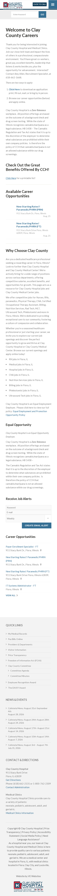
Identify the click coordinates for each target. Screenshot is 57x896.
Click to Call (39, 4)
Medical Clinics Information (20, 813)
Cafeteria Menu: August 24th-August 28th (28, 719)
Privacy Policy (29, 832)
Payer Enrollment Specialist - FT (22, 546)
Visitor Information (17, 649)
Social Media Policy (31, 835)
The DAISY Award (17, 687)
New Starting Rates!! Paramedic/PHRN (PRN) (29, 208)
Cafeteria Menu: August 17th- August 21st (28, 728)
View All (10, 595)
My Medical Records (17, 633)
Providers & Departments (20, 644)
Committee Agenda (19, 670)
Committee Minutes (19, 676)
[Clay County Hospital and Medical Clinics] (13, 5)
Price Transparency (17, 655)
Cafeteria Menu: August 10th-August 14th (28, 736)
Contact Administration (17, 787)
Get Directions (13, 780)
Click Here (14, 89)
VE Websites (34, 876)
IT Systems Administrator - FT (21, 585)
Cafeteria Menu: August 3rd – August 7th (28, 745)
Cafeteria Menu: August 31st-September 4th (27, 710)
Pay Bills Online (15, 639)
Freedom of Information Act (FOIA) (24, 660)
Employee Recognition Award (22, 682)
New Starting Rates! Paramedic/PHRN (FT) (28, 225)
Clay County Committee (19, 666)
